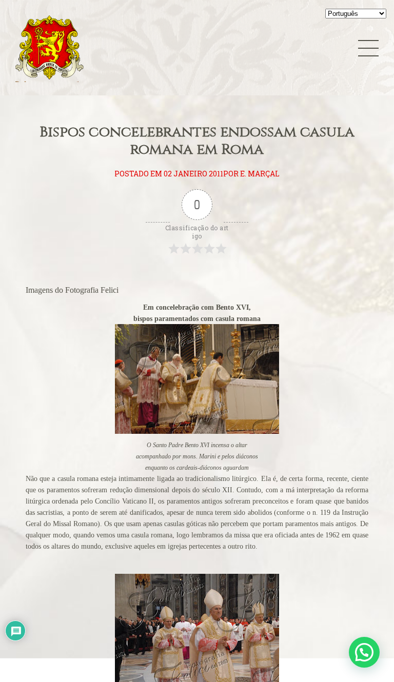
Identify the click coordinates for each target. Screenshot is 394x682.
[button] (364, 652)
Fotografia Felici (92, 290)
